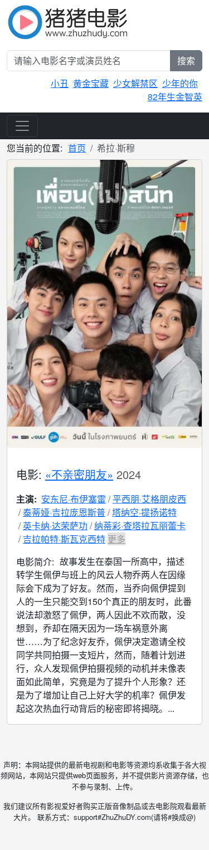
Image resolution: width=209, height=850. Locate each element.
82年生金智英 (175, 96)
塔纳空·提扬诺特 (144, 512)
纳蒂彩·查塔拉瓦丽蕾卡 (140, 525)
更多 (116, 539)
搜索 (186, 60)
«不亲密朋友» (79, 474)
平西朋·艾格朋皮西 (149, 498)
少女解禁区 (135, 83)
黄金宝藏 (91, 83)
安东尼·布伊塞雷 (73, 498)
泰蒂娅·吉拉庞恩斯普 (64, 512)
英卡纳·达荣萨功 (55, 525)
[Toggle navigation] (22, 126)
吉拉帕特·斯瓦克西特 (64, 539)
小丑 (60, 83)
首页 (77, 147)
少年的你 (180, 83)
